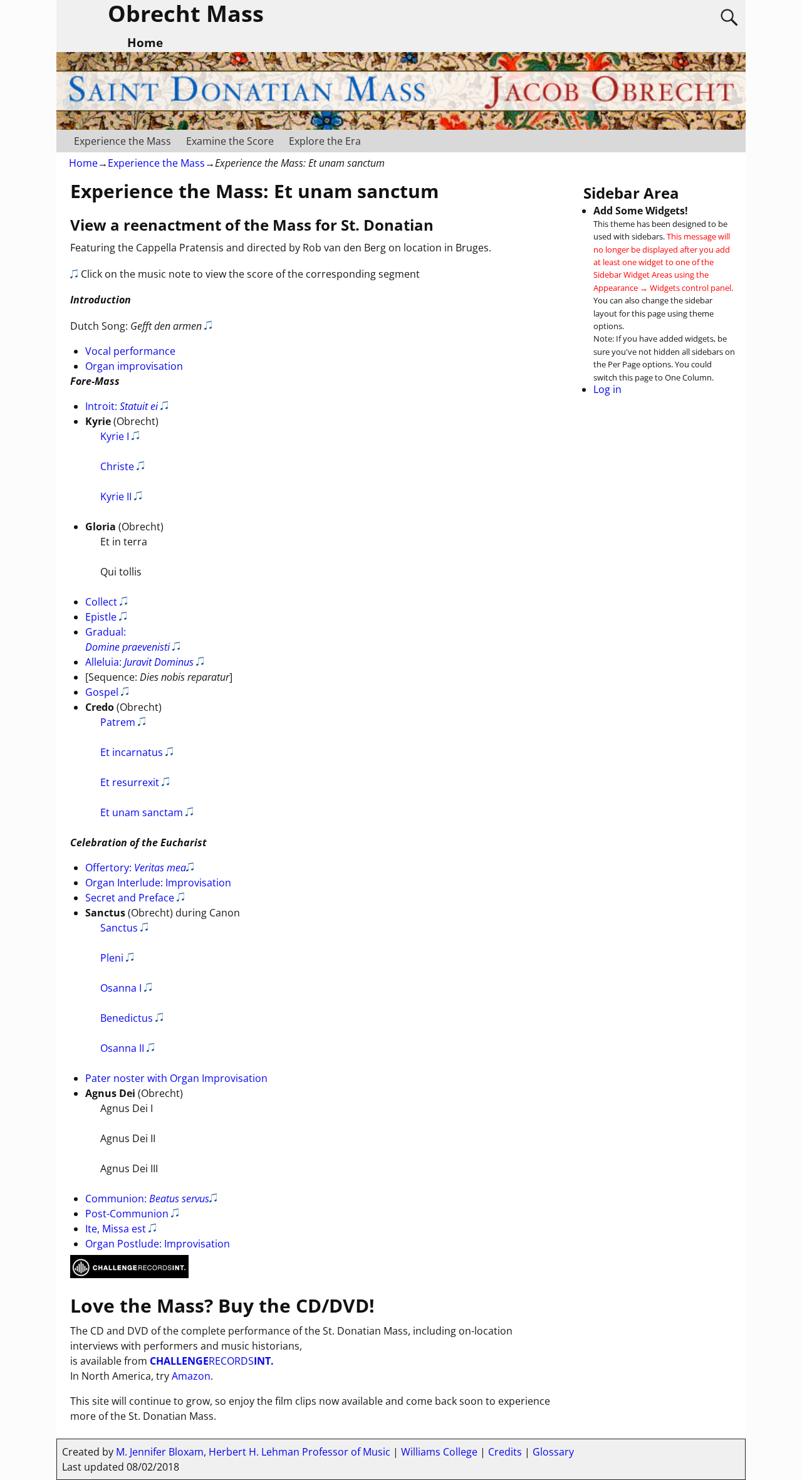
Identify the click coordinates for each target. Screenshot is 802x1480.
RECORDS (212, 1361)
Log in (607, 389)
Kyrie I (114, 436)
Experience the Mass (122, 141)
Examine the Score (230, 141)
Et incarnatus (131, 752)
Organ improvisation (134, 366)
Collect (101, 602)
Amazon (191, 1376)
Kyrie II (116, 496)
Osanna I (121, 988)
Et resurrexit (129, 782)
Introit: (121, 406)
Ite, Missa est (115, 1229)
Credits (505, 1452)
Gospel (101, 692)
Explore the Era (325, 141)
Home (83, 163)
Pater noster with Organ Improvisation (176, 1078)
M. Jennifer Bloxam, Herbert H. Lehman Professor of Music (253, 1452)
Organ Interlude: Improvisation (158, 883)
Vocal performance (130, 351)
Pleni (111, 958)
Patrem (117, 722)
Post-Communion (127, 1213)
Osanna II (122, 1048)
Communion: (147, 1198)
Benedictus (126, 1018)
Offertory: (135, 867)
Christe (117, 466)
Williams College (439, 1452)
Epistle (101, 617)
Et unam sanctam (141, 812)
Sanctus (119, 928)
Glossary (553, 1452)
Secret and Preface (129, 898)
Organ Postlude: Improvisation (157, 1244)
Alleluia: (139, 662)
